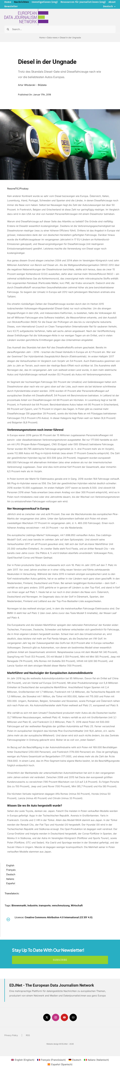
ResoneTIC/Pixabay (18, 188)
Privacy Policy (11, 1035)
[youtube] (64, 1017)
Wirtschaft (77, 905)
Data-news (52, 37)
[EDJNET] (26, 10)
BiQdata (42, 84)
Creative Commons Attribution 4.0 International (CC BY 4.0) (58, 917)
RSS (28, 1035)
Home (42, 37)
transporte (45, 905)
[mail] (73, 1017)
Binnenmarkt (19, 905)
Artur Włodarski (26, 84)
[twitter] (46, 1017)
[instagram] (55, 1017)
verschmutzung (61, 905)
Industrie (32, 905)
